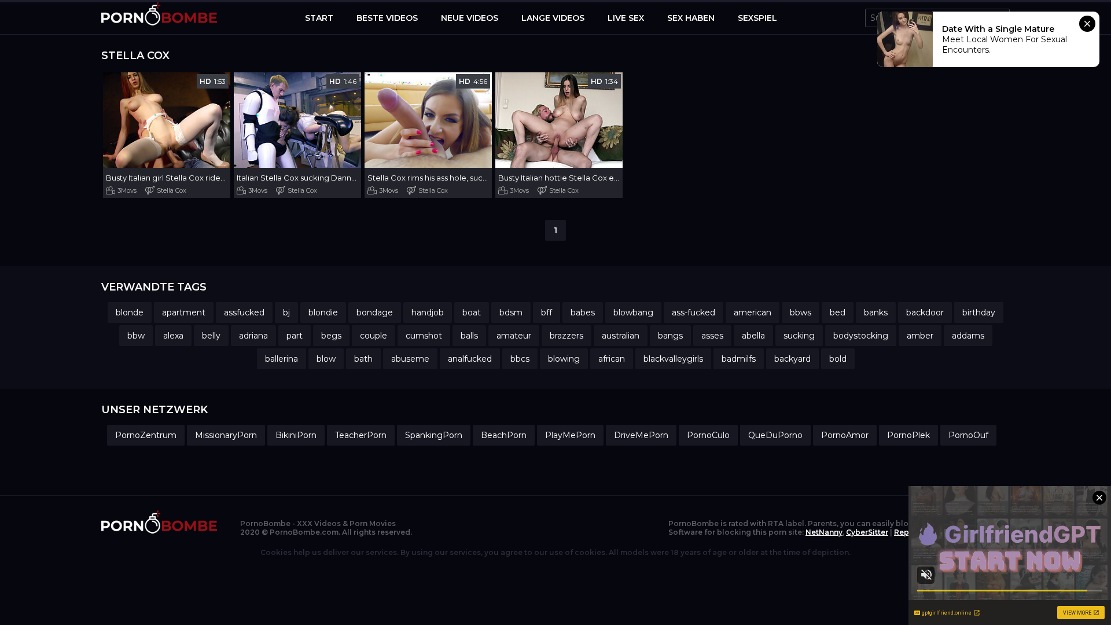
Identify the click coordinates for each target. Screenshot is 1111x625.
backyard (792, 359)
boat (471, 312)
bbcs (519, 359)
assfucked (244, 312)
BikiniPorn (296, 435)
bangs (670, 335)
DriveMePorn (641, 435)
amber (920, 335)
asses (712, 335)
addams (968, 335)
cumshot (424, 335)
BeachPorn (504, 435)
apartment (183, 312)
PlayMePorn (570, 435)
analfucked (470, 359)
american (752, 312)
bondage (374, 312)
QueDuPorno (775, 435)
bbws (800, 312)
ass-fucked (693, 312)
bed (837, 312)
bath (363, 359)
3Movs (127, 190)
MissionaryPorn (226, 435)
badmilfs (739, 359)
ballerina (281, 359)
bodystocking (860, 335)
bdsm (511, 312)
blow (326, 359)
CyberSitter (867, 532)
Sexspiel (757, 18)
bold (838, 359)
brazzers (566, 335)
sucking (799, 335)
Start (319, 18)
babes (583, 312)
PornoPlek (908, 435)
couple (373, 335)
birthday (978, 312)
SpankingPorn (433, 435)
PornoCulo (708, 435)
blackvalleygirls (673, 359)
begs (331, 335)
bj (286, 312)
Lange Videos (552, 18)
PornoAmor (845, 435)
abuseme (410, 359)
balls (469, 335)
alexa (173, 335)
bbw (136, 335)
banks (876, 312)
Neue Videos (469, 18)
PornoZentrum (145, 435)
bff (546, 312)
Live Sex (626, 18)
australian (620, 335)
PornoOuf (968, 435)
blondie (323, 312)
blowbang (633, 312)
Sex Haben (691, 18)
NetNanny (824, 532)
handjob (427, 312)
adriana (253, 335)
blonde (130, 312)
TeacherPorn (361, 435)
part (294, 335)
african (611, 359)
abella (753, 335)
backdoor (925, 312)
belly (211, 335)
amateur (513, 335)
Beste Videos (387, 18)
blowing (564, 359)
